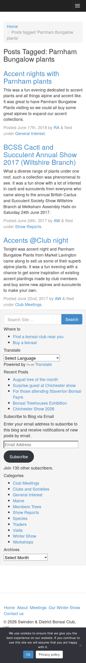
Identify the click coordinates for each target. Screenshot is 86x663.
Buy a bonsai (25, 342)
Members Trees (27, 506)
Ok (28, 654)
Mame (18, 500)
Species (20, 518)
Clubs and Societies (31, 489)
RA (56, 127)
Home (12, 26)
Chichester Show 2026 (33, 409)
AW (57, 220)
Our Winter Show (64, 607)
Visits (18, 530)
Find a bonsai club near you (38, 336)
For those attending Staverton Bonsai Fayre (47, 394)
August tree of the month (35, 379)
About (22, 607)
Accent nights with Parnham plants (31, 77)
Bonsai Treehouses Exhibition (40, 403)
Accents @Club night (35, 240)
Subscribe (19, 456)
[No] (80, 645)
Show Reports (28, 226)
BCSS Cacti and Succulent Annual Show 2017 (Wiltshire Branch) (40, 154)
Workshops (23, 542)
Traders (20, 524)
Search (71, 319)
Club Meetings (28, 304)
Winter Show (24, 536)
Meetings (38, 607)
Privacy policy (49, 654)
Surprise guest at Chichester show (44, 385)
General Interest (30, 133)
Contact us (14, 613)
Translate (43, 364)
